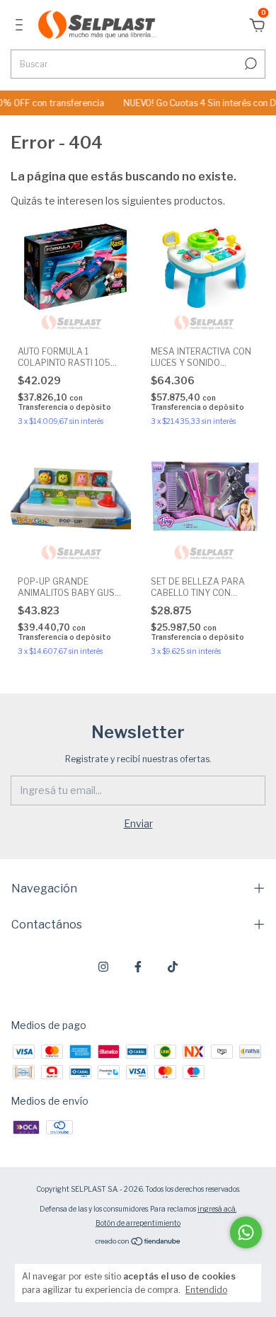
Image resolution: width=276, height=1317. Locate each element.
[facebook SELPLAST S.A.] (138, 966)
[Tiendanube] (138, 1242)
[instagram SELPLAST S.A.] (103, 966)
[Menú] (22, 26)
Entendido (206, 1289)
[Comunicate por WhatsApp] (246, 1232)
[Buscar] (249, 63)
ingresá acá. (216, 1208)
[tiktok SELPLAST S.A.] (172, 966)
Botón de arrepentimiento (138, 1223)
